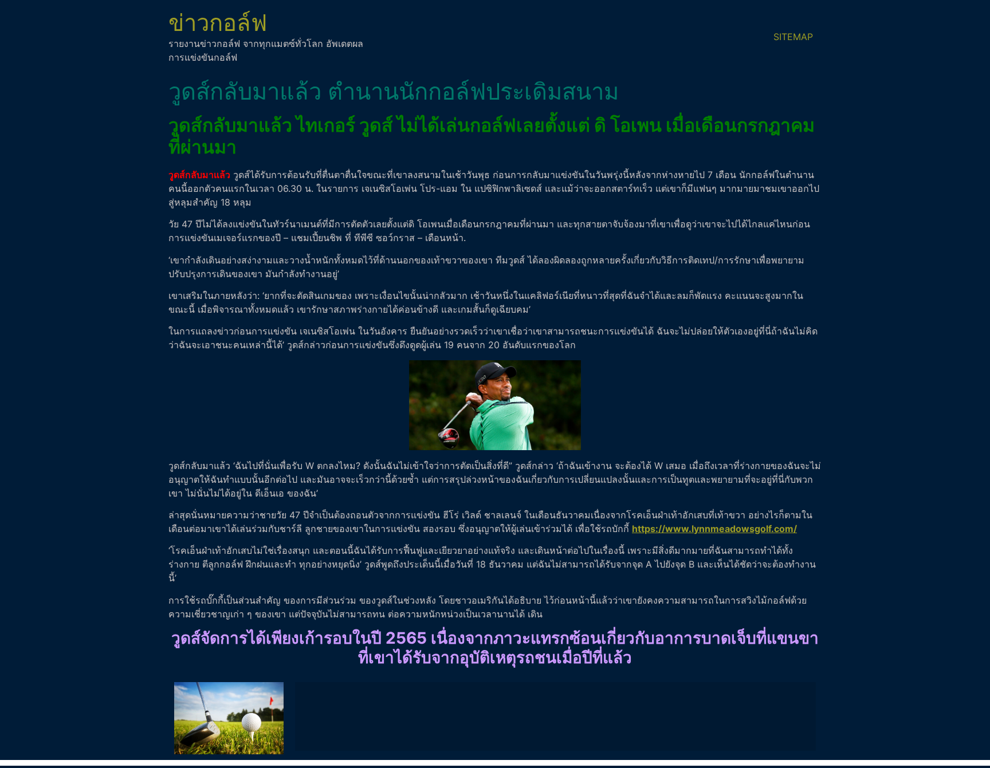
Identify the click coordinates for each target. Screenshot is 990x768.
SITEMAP (793, 36)
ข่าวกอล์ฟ (217, 23)
